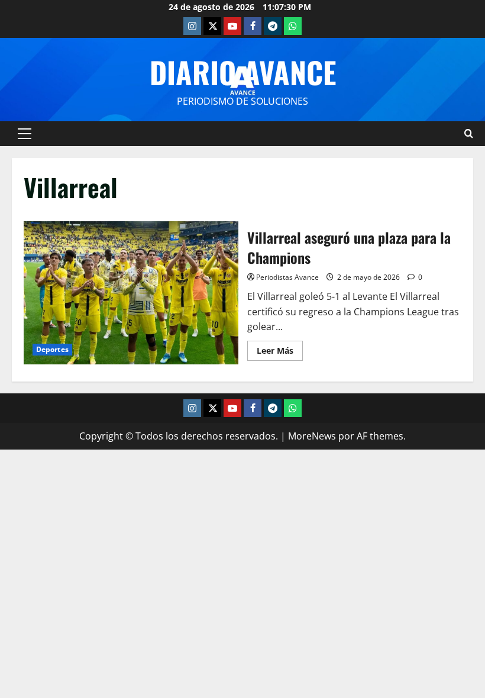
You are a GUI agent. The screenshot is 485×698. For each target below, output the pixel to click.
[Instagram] (192, 26)
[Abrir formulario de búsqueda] (468, 133)
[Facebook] (252, 26)
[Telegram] (273, 26)
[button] (24, 133)
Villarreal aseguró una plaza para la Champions (131, 292)
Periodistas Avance (287, 277)
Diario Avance (243, 71)
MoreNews (312, 435)
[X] (212, 26)
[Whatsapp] (293, 26)
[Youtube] (232, 26)
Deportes (52, 349)
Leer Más (280, 348)
